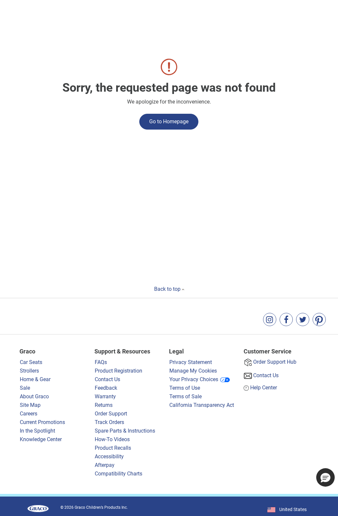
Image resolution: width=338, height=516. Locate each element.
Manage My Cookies (193, 371)
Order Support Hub (274, 362)
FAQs (101, 362)
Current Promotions (42, 422)
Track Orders (109, 422)
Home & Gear (35, 379)
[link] (269, 319)
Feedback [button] (106, 388)
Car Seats (31, 362)
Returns (104, 405)
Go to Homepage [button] (168, 121)
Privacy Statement (190, 362)
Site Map (30, 405)
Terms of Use (184, 388)
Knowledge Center (41, 439)
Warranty (105, 396)
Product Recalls (113, 448)
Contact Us (107, 379)
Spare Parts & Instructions (125, 431)
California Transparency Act (201, 405)
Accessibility (109, 456)
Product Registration (118, 371)
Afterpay (105, 465)
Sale (25, 388)
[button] (325, 477)
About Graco (35, 396)
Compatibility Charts (118, 473)
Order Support (111, 413)
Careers (28, 413)
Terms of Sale (185, 396)
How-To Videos (112, 439)
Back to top (168, 289)
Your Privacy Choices (193, 379)
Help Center (263, 387)
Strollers (29, 371)
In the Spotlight (37, 431)
